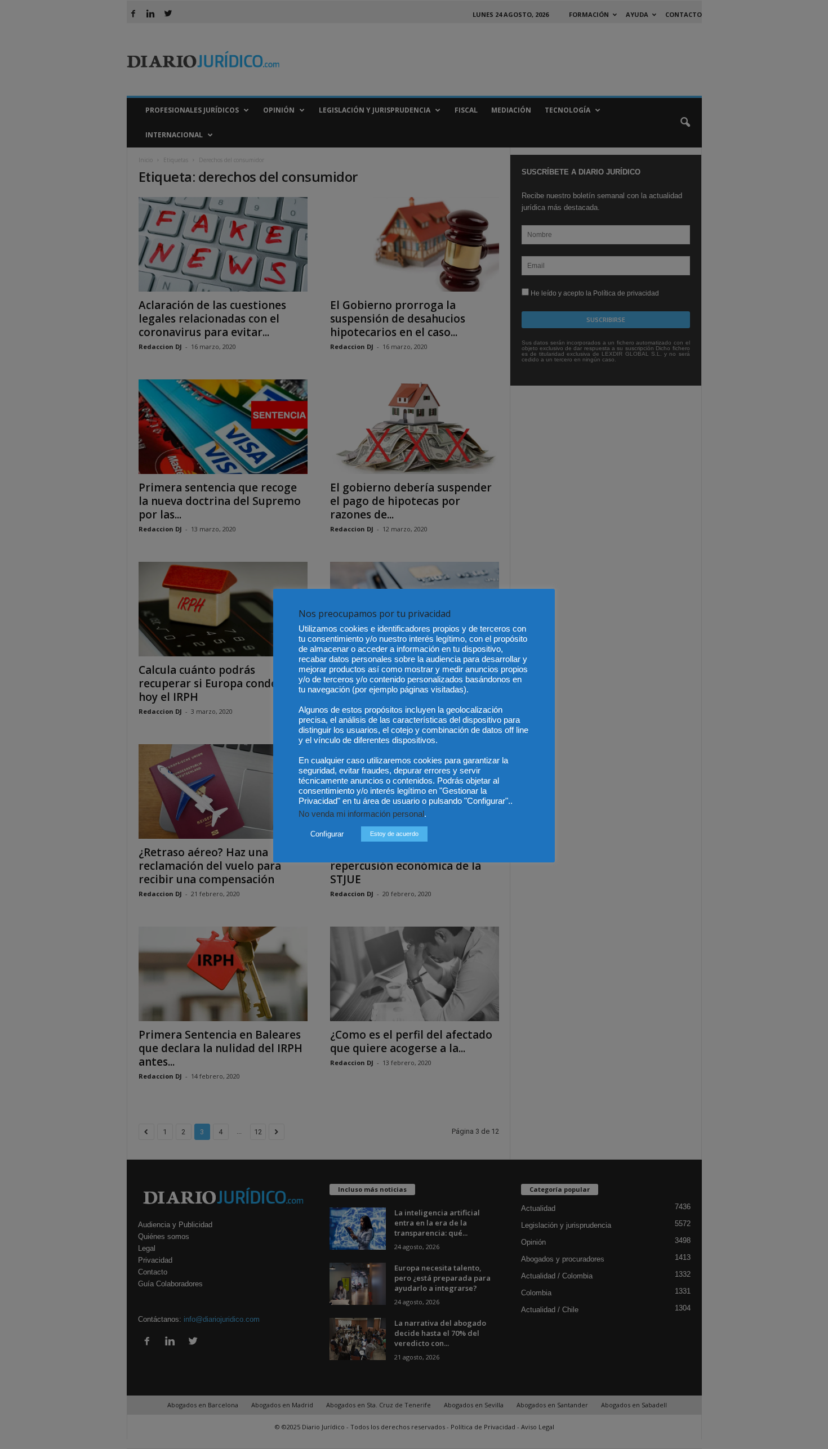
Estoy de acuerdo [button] (394, 833)
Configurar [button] (327, 834)
